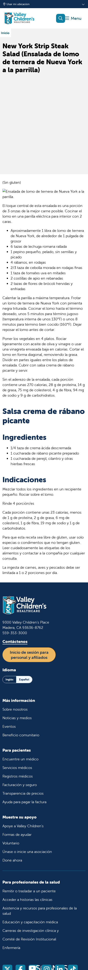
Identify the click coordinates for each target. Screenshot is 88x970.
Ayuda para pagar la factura (24, 802)
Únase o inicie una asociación (27, 851)
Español (24, 679)
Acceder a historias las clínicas (27, 899)
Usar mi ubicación (18, 4)
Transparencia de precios (23, 793)
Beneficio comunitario (20, 735)
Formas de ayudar (17, 834)
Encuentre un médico (20, 759)
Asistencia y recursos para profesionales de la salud (39, 911)
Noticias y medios (17, 718)
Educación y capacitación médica (30, 922)
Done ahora (12, 860)
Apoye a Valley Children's (23, 826)
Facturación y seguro (19, 784)
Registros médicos (17, 776)
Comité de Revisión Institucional (29, 939)
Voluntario (10, 843)
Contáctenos (14, 641)
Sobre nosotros (15, 709)
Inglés (9, 679)
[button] (73, 18)
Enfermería (11, 947)
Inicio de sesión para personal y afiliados (29, 655)
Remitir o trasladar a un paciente (29, 891)
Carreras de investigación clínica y (30, 930)
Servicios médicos (17, 767)
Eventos (9, 726)
